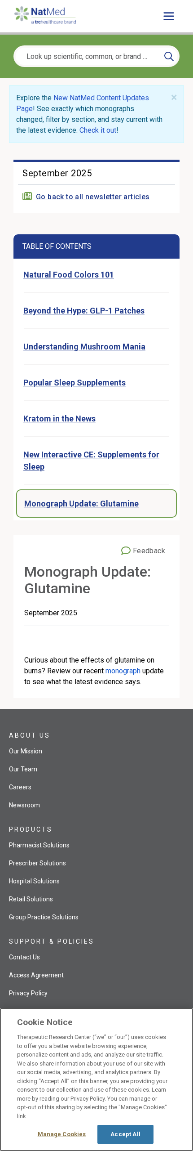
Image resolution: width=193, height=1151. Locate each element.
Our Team (23, 769)
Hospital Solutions (34, 881)
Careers (20, 787)
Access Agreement (36, 975)
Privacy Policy (28, 993)
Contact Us (24, 957)
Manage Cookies (62, 1134)
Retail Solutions (31, 899)
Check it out (97, 130)
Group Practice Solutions (44, 917)
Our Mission (25, 751)
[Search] (169, 56)
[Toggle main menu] (169, 16)
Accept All (125, 1134)
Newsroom (24, 805)
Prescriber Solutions (37, 863)
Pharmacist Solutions (39, 845)
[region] (96, 1079)
